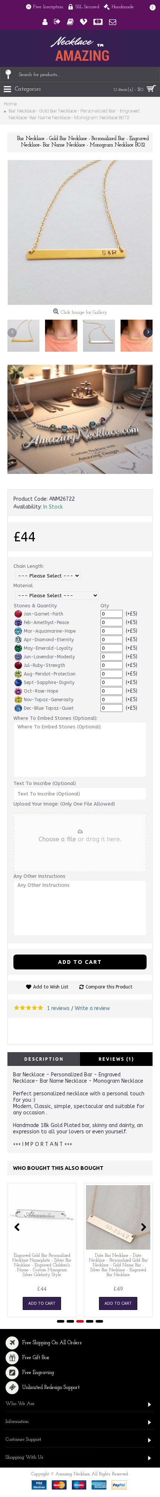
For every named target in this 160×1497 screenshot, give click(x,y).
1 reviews (58, 1008)
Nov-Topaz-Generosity (48, 699)
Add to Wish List (50, 987)
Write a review (92, 1008)
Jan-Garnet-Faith (43, 614)
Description (44, 1059)
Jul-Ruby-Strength (44, 665)
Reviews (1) (116, 1059)
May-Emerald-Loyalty (48, 648)
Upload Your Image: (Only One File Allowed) (64, 804)
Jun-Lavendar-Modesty (49, 656)
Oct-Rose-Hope (41, 691)
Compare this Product (109, 987)
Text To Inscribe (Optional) (44, 783)
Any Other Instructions (39, 876)
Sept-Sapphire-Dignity (49, 682)
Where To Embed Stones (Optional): (55, 718)
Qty (104, 605)
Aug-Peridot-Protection (50, 674)
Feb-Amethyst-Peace (46, 622)
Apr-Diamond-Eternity (49, 639)
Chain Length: (28, 566)
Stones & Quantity (35, 605)
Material (23, 585)
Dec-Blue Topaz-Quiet (49, 708)
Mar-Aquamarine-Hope (50, 631)
